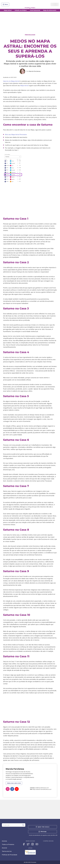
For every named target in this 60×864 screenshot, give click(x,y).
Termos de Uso (7, 851)
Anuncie (4, 848)
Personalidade (30, 34)
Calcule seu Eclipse (21, 10)
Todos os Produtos (8, 844)
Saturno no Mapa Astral (11, 81)
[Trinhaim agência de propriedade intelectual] (30, 854)
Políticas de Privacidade (9, 854)
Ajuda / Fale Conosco (43, 827)
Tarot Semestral (35, 10)
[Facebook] (12, 789)
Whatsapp (43, 831)
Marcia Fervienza (34, 71)
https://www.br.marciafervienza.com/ (42, 789)
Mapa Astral (7, 10)
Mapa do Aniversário (49, 10)
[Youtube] (17, 789)
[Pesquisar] (23, 825)
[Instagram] (8, 789)
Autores (4, 841)
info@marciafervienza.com (42, 787)
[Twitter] (28, 844)
